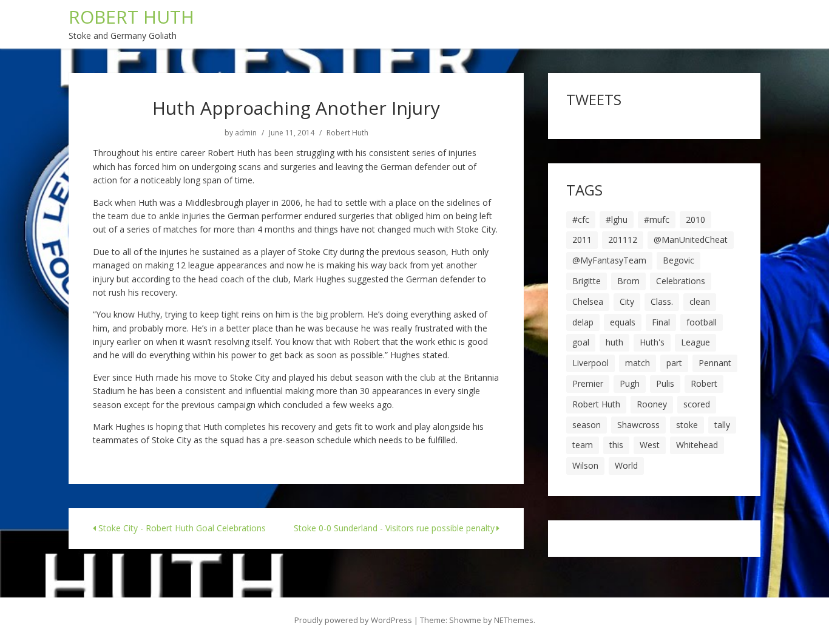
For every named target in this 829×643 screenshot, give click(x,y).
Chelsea (587, 301)
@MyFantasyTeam (609, 260)
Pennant (715, 363)
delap (583, 322)
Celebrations (680, 281)
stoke (687, 424)
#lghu (617, 219)
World (626, 465)
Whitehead (697, 445)
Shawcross (638, 424)
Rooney (652, 404)
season (586, 424)
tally (722, 424)
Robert (704, 383)
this (616, 445)
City (627, 301)
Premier (587, 383)
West (650, 445)
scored (696, 404)
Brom (628, 281)
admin (246, 133)
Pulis (665, 383)
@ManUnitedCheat (691, 239)
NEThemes (513, 619)
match (637, 363)
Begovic (678, 260)
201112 (622, 239)
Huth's (652, 342)
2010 (695, 219)
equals (622, 322)
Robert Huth (347, 133)
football (701, 322)
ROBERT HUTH (131, 16)
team (582, 445)
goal (580, 342)
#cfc (580, 219)
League (695, 342)
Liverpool (590, 363)
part (674, 363)
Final (661, 322)
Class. (662, 301)
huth (614, 342)
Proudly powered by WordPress (353, 619)
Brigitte (586, 281)
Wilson (585, 465)
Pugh (630, 383)
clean (699, 301)
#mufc (656, 219)
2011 (582, 239)
